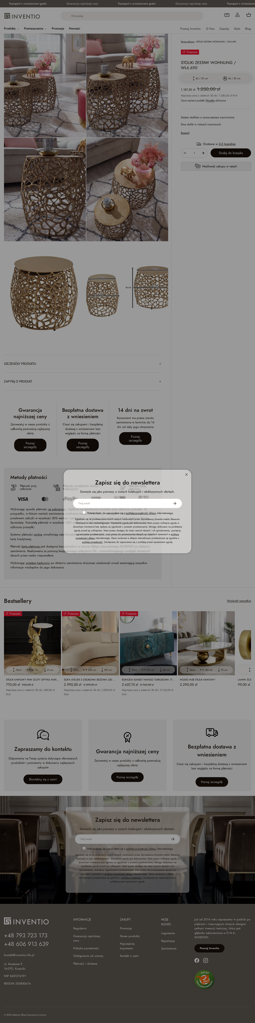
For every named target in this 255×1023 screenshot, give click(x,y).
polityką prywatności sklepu (141, 513)
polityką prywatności (92, 542)
